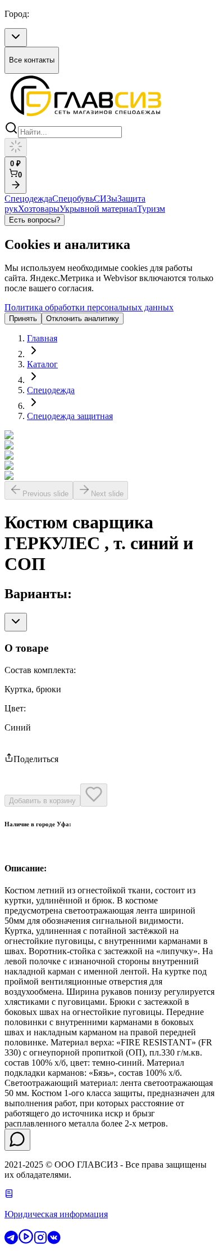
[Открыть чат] (17, 1140)
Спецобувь (73, 198)
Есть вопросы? (34, 220)
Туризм (151, 208)
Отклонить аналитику (82, 318)
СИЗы (105, 198)
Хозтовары (39, 208)
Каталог (42, 364)
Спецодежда (28, 198)
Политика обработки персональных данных (89, 307)
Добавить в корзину (42, 800)
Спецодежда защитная (70, 416)
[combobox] (15, 37)
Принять (23, 318)
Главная (42, 338)
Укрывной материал (98, 208)
